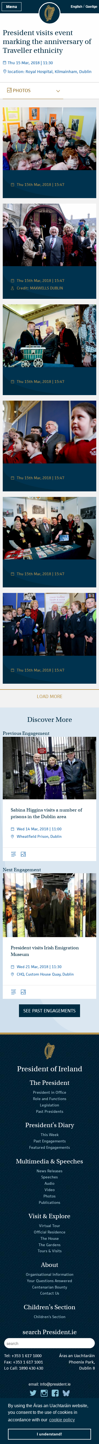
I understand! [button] (49, 1434)
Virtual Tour (49, 1225)
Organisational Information (49, 1274)
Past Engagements (50, 1141)
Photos (49, 1196)
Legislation (49, 1105)
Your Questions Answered (49, 1280)
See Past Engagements (49, 1011)
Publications (49, 1202)
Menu (11, 6)
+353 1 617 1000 (27, 1355)
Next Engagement (22, 870)
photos (19, 90)
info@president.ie (55, 1384)
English (76, 6)
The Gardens (49, 1244)
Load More (49, 696)
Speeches (49, 1177)
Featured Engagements (49, 1147)
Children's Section (49, 1316)
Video (50, 1189)
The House (49, 1238)
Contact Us (49, 1293)
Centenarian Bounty (49, 1286)
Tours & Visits (50, 1250)
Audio (49, 1183)
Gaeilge (91, 6)
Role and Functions (49, 1098)
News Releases (49, 1170)
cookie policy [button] (62, 1419)
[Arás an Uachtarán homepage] (49, 1051)
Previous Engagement (26, 733)
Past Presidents (49, 1111)
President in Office (49, 1092)
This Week (50, 1134)
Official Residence (49, 1232)
